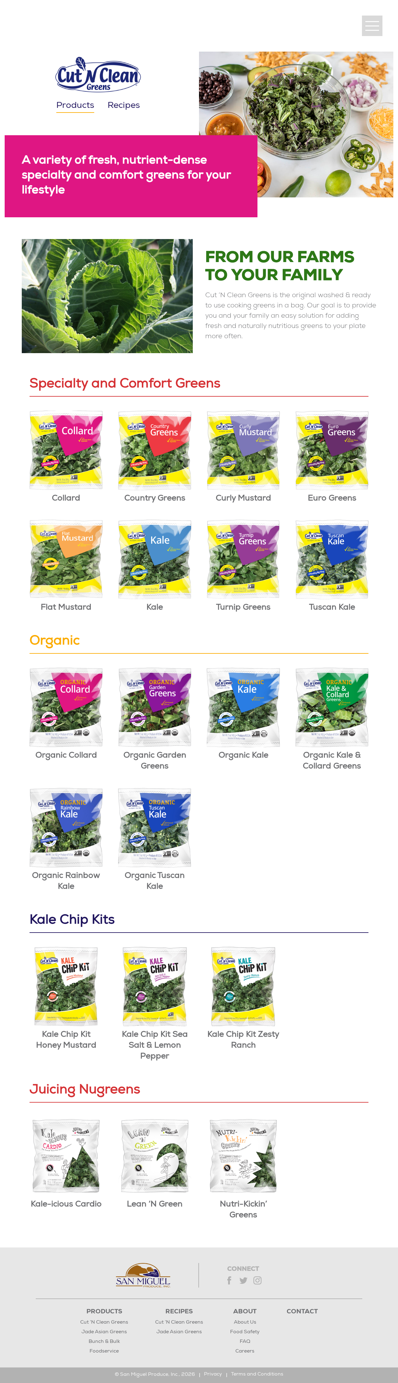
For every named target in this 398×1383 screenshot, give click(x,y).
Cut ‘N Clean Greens (104, 1322)
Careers (244, 1351)
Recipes (124, 106)
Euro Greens (332, 499)
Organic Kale (243, 756)
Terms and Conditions (257, 1374)
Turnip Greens (243, 608)
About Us (245, 1322)
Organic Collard (66, 756)
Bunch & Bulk (104, 1341)
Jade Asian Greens (104, 1332)
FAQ (245, 1341)
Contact (302, 1312)
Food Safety (245, 1332)
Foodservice (104, 1351)
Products (104, 1312)
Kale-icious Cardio (66, 1205)
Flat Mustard (66, 608)
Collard (66, 499)
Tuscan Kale (332, 608)
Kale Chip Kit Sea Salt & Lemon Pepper (155, 1046)
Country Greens (154, 499)
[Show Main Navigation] (372, 26)
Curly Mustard (243, 499)
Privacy (213, 1374)
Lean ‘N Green (155, 1205)
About (245, 1312)
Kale (154, 608)
